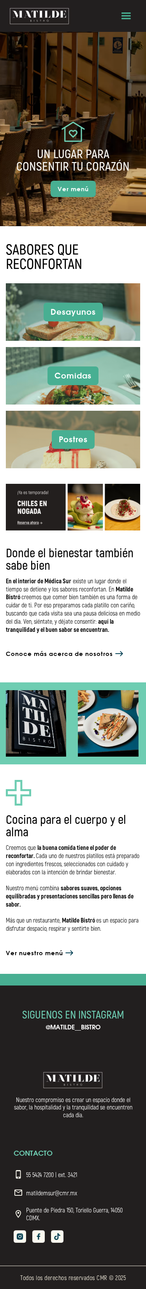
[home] (39, 16)
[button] (126, 16)
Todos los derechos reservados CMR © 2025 (73, 1277)
